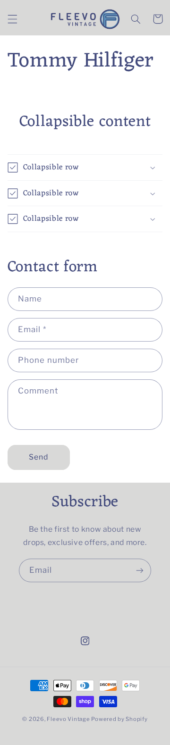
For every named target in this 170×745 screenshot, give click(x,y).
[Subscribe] (140, 570)
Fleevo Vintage (68, 719)
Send (38, 456)
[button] (12, 19)
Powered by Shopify (119, 719)
